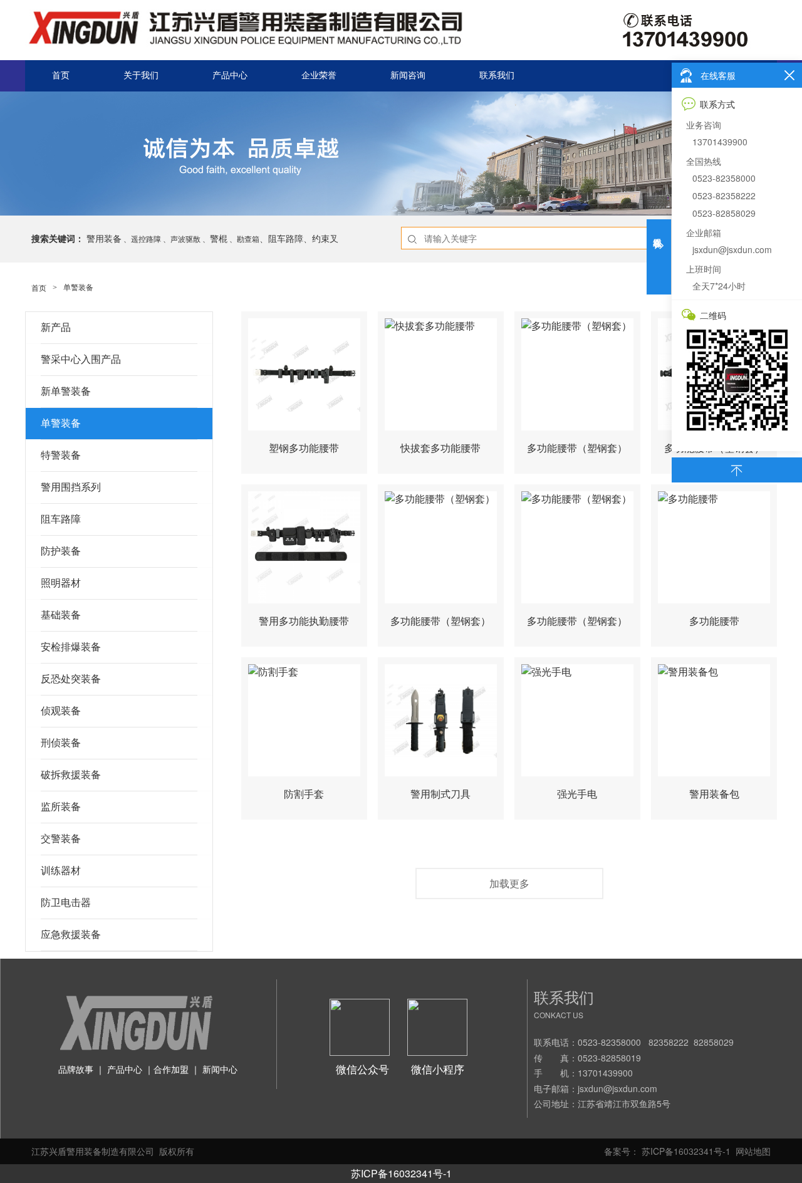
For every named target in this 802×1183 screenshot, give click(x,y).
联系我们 (496, 75)
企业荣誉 (318, 75)
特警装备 (61, 455)
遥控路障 (146, 238)
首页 (61, 75)
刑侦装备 (61, 742)
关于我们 (141, 75)
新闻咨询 (407, 75)
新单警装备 (66, 391)
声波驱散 (185, 238)
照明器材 (61, 583)
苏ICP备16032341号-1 (401, 1173)
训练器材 (61, 870)
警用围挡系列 (71, 487)
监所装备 (61, 806)
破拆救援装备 (71, 774)
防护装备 (61, 551)
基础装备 (61, 615)
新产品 (56, 327)
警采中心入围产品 (81, 359)
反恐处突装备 (71, 679)
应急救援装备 (71, 934)
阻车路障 (61, 519)
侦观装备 (61, 711)
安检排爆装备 (71, 647)
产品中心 (229, 75)
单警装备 (61, 423)
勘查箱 (248, 238)
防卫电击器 (66, 902)
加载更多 (509, 883)
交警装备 (61, 838)
